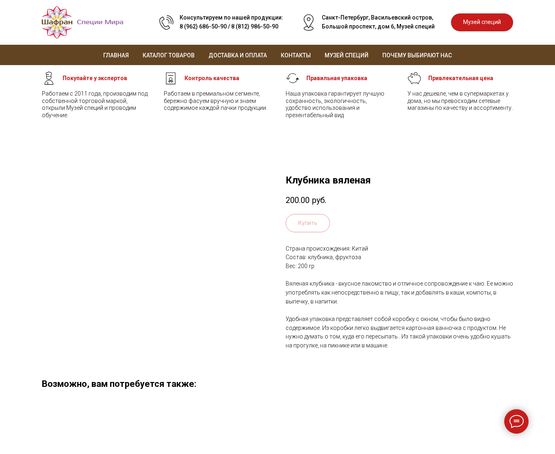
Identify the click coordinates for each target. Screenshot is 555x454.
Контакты (296, 55)
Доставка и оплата (237, 55)
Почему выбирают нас (417, 55)
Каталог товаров (169, 55)
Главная (116, 55)
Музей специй (347, 55)
